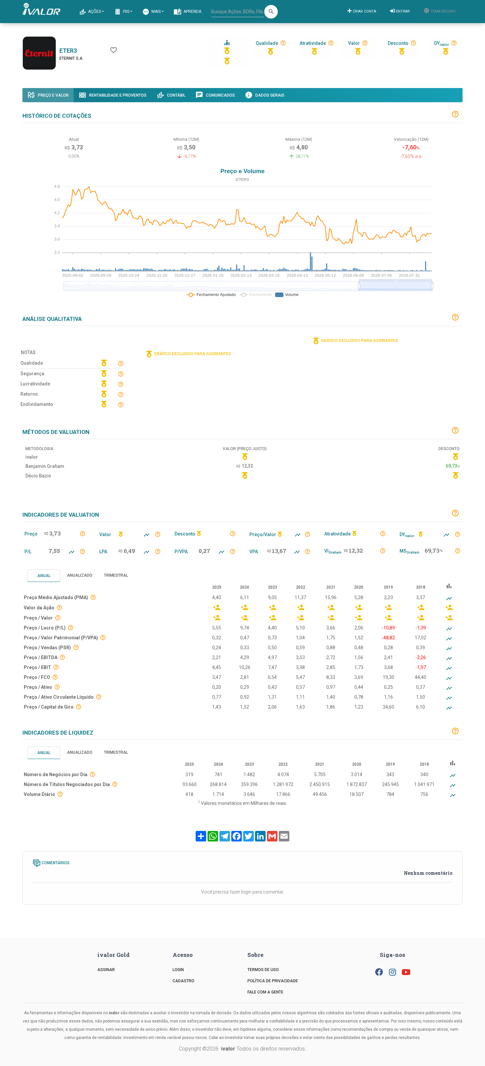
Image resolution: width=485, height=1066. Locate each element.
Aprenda (191, 11)
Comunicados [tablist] (220, 95)
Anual (43, 575)
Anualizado (79, 575)
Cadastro (183, 981)
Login (178, 969)
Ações (94, 11)
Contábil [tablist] (175, 95)
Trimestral (116, 575)
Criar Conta (364, 11)
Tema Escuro (443, 11)
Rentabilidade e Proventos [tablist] (117, 95)
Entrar (402, 11)
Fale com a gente (265, 992)
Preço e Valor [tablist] (53, 95)
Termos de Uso (263, 969)
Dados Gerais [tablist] (269, 95)
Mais (155, 11)
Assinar (106, 969)
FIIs (125, 11)
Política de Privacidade (272, 981)
